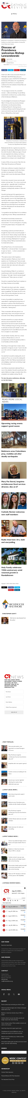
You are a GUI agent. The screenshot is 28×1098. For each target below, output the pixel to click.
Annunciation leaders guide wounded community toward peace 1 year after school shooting (17, 867)
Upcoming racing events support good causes (11, 1028)
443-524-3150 (4, 979)
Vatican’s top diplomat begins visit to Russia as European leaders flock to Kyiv (17, 842)
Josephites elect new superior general (17, 763)
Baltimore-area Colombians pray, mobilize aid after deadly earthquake (13, 454)
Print (4, 587)
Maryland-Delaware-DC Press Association (10, 1075)
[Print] (2, 587)
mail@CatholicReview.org (7, 981)
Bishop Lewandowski (14, 64)
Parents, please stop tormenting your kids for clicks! (12, 1004)
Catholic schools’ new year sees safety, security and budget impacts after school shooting (16, 859)
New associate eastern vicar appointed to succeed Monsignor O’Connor (16, 748)
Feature (24, 64)
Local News (20, 66)
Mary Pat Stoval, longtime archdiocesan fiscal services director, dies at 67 (13, 484)
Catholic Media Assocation (7, 1072)
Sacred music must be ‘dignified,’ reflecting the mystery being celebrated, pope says (16, 782)
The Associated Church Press (7, 1079)
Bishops (20, 64)
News (25, 66)
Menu (14, 14)
